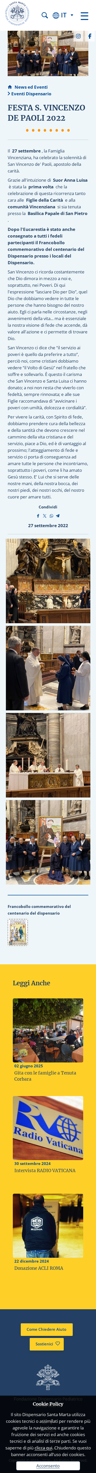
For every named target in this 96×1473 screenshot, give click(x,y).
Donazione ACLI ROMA (38, 1268)
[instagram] (78, 35)
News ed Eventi (31, 87)
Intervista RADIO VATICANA (45, 1170)
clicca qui (43, 1448)
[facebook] (89, 35)
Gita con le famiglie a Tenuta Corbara (45, 1076)
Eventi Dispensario (31, 94)
